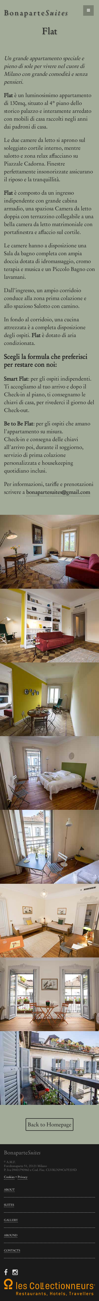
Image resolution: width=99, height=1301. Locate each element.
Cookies (9, 1177)
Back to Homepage (49, 1124)
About (9, 1189)
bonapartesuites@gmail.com (58, 492)
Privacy (22, 1177)
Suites (9, 1205)
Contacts (12, 1250)
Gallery (11, 1220)
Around (10, 1235)
